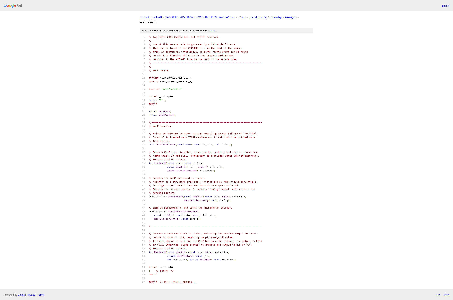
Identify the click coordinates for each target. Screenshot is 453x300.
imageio (291, 17)
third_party (258, 17)
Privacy (31, 294)
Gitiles (21, 294)
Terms (41, 294)
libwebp (276, 17)
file (212, 30)
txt (438, 294)
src (244, 17)
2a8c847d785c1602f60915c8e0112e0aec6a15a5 (200, 17)
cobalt (145, 17)
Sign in (445, 5)
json (446, 294)
